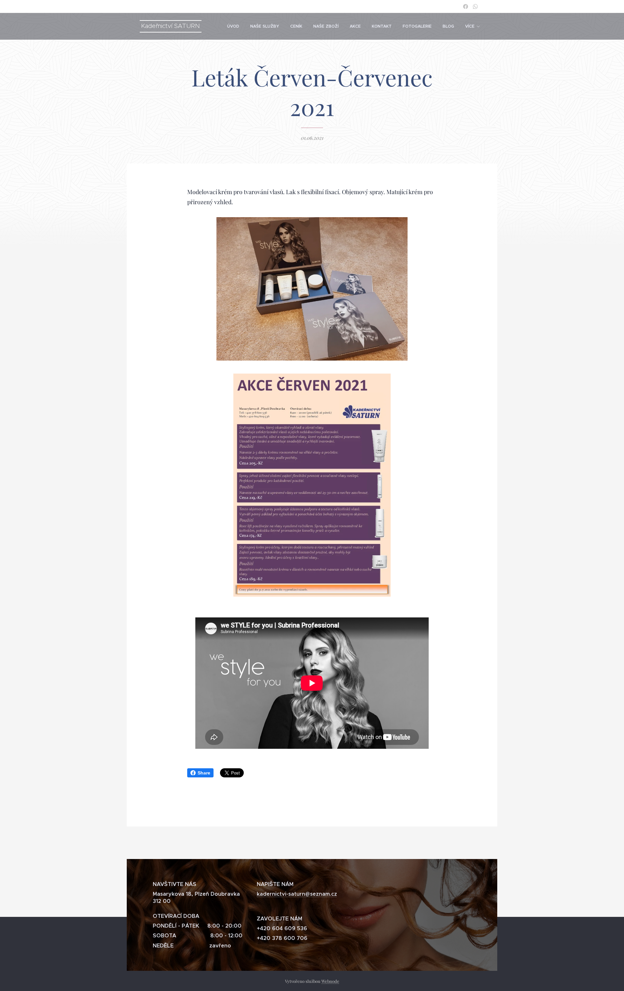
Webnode (330, 981)
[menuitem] (233, 26)
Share (204, 772)
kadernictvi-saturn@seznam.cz (297, 894)
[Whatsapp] (475, 6)
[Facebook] (466, 6)
